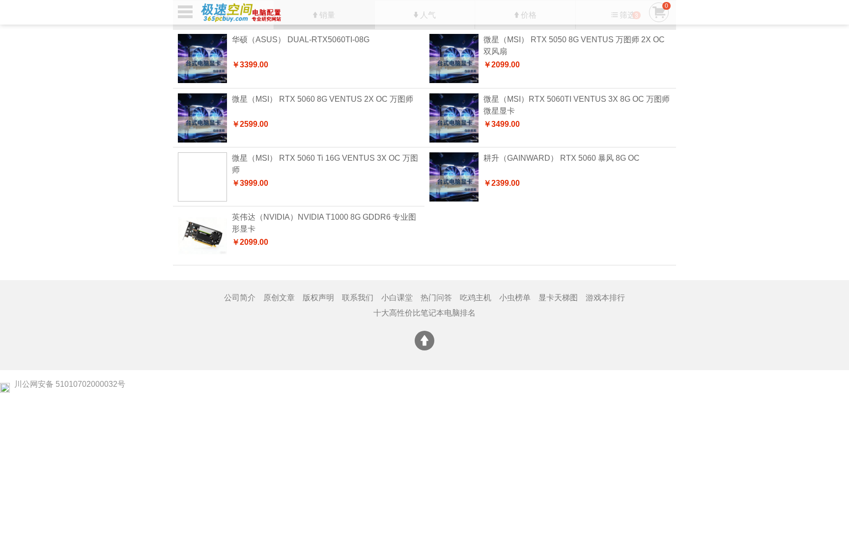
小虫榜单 (515, 297)
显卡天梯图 (558, 297)
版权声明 (318, 297)
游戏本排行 (605, 297)
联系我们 (357, 297)
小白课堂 (397, 297)
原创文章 (279, 297)
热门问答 (436, 297)
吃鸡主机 (475, 297)
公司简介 (239, 297)
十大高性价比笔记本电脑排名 (424, 313)
